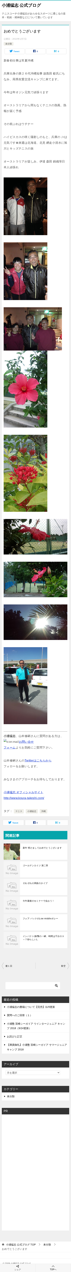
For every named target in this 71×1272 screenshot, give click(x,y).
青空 (63, 966)
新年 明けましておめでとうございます (42, 848)
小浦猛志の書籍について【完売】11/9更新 (31, 1006)
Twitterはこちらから (38, 760)
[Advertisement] (32, 1171)
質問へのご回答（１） (19, 1015)
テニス (18, 811)
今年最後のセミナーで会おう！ (38, 901)
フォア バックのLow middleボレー (40, 918)
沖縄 (43, 811)
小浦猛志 (31, 811)
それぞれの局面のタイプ (35, 883)
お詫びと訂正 (14, 1036)
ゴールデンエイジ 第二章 (35, 865)
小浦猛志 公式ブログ (21, 5)
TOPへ (53, 1269)
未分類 (8, 44)
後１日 (8, 966)
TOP (21, 1244)
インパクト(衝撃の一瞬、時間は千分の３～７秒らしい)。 (43, 938)
